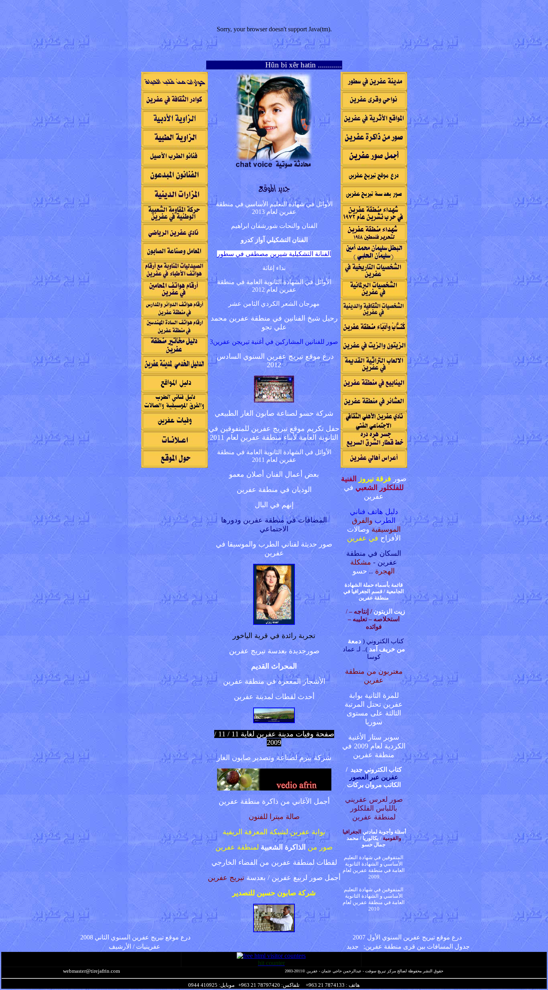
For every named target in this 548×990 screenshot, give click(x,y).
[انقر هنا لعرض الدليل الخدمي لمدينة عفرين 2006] (174, 371)
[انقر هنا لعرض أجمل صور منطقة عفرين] (374, 164)
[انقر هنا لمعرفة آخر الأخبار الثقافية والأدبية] (174, 126)
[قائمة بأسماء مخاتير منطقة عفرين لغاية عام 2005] (174, 352)
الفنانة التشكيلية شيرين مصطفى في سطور (274, 253)
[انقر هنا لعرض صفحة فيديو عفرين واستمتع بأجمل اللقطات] (274, 788)
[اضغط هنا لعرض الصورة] (274, 721)
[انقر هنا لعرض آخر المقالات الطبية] (174, 145)
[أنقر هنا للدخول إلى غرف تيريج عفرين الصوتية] (274, 168)
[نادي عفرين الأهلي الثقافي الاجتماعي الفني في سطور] (374, 428)
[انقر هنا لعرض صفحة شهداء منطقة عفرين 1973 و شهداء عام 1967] (374, 220)
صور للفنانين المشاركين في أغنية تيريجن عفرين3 (274, 341)
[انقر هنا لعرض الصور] (274, 930)
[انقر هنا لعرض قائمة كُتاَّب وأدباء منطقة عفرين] (374, 333)
